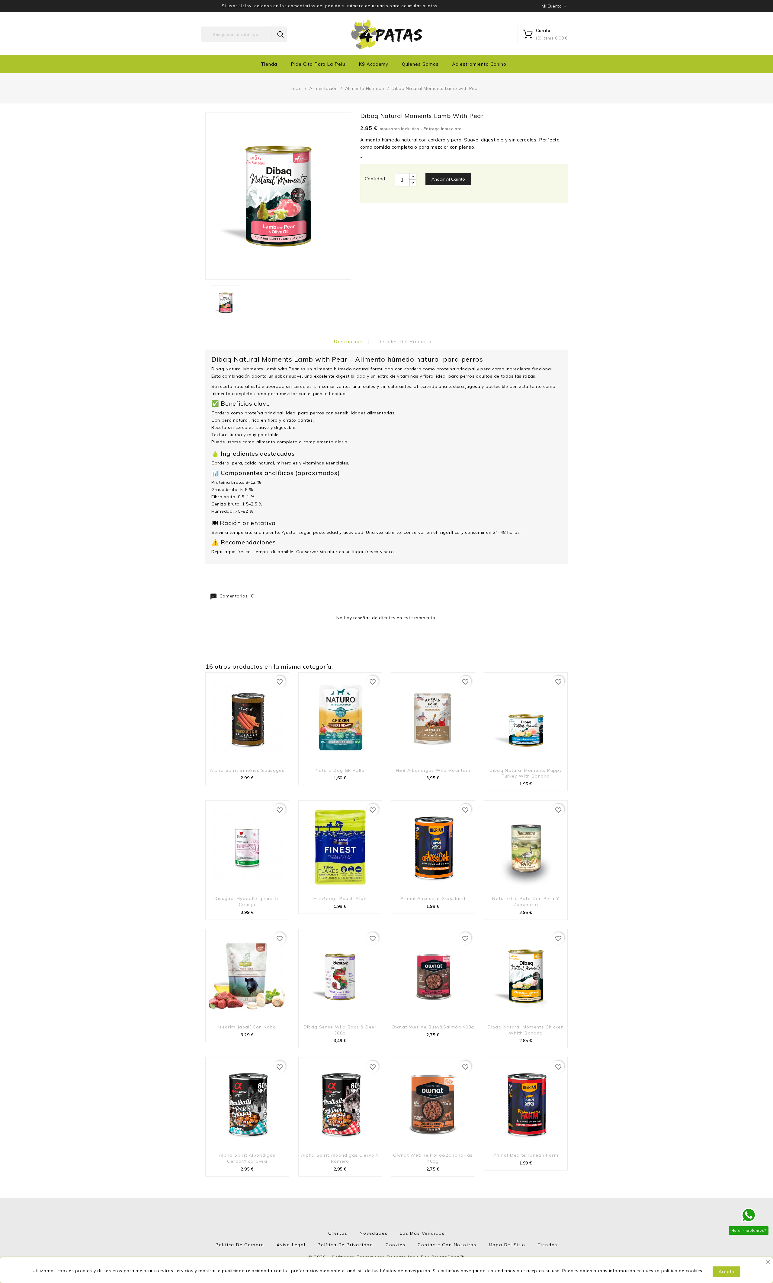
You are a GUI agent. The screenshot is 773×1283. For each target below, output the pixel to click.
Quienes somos (420, 64)
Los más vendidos (422, 1233)
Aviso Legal (291, 1244)
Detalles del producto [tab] (404, 341)
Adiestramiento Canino (479, 64)
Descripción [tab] (348, 341)
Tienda (269, 64)
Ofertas (338, 1233)
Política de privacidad (345, 1244)
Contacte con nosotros (447, 1244)
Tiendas (548, 1244)
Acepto (726, 1271)
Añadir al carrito (448, 179)
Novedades (373, 1233)
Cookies (396, 1244)
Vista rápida (280, 768)
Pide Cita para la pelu (318, 64)
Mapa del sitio (507, 1244)
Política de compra (240, 1244)
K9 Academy (374, 64)
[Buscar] (280, 34)
